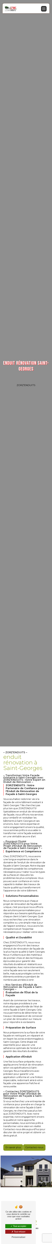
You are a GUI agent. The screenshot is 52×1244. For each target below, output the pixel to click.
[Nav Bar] (44, 9)
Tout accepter (19, 1226)
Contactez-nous (34, 1147)
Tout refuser (19, 1232)
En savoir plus (13, 1147)
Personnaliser (18, 1237)
